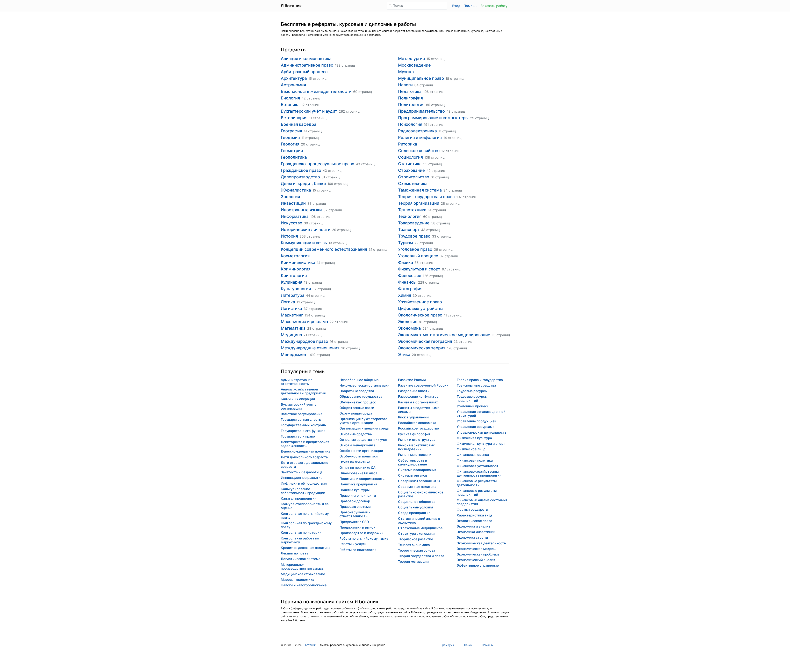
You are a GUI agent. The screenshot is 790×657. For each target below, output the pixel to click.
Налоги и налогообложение (303, 585)
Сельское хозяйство (419, 150)
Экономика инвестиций (476, 532)
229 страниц (428, 282)
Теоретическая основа (416, 550)
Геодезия (290, 137)
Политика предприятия (358, 484)
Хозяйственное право (420, 301)
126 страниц (433, 276)
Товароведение (414, 223)
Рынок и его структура (416, 440)
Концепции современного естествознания (324, 249)
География (291, 130)
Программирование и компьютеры (433, 117)
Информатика (295, 216)
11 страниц (317, 118)
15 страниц (317, 78)
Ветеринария (294, 117)
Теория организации (418, 203)
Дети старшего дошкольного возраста (304, 465)
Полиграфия (410, 98)
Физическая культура (474, 438)
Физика (405, 262)
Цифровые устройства (421, 308)
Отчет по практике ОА (357, 467)
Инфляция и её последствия (304, 483)
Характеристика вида (475, 515)
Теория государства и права (426, 196)
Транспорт (408, 229)
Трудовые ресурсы (472, 391)
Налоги (405, 84)
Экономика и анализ (473, 526)
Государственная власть (301, 419)
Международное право (304, 341)
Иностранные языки (301, 209)
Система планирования (417, 470)
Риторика (407, 144)
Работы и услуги (352, 544)
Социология (410, 157)
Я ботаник (309, 645)
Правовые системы (355, 507)
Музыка (406, 71)
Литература (292, 295)
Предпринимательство (421, 111)
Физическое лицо (471, 449)
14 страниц (326, 263)
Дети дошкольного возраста (304, 457)
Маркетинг (292, 315)
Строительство (413, 176)
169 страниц (338, 184)
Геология (290, 144)
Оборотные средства (356, 391)
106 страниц (320, 217)
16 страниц (339, 341)
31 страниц (331, 177)
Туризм (405, 242)
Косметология (295, 255)
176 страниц (457, 348)
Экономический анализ (476, 560)
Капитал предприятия (298, 498)
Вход (456, 6)
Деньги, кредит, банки (303, 183)
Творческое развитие (415, 539)
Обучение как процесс (357, 402)
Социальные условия (415, 507)
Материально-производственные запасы (302, 566)
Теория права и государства (480, 380)
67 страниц (451, 269)
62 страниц (332, 210)
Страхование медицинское (420, 528)
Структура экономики (416, 533)
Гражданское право (301, 170)
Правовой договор (354, 501)
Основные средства (355, 434)
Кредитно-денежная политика (305, 548)
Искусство (291, 223)
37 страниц (313, 309)
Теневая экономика (414, 545)
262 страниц (349, 111)
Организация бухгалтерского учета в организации (363, 421)
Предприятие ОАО (354, 522)
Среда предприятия (414, 513)
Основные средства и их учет (363, 440)
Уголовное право (415, 249)
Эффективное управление (478, 565)
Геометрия (292, 150)
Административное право (307, 65)
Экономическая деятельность (481, 543)
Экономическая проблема (478, 554)
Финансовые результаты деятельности (477, 483)
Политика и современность (362, 479)
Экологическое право (420, 315)
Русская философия (414, 434)
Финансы (407, 282)
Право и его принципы (357, 495)
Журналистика (296, 190)
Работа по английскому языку (363, 538)
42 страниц (311, 98)
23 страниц (463, 341)
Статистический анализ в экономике (419, 520)
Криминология (295, 269)
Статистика (410, 163)
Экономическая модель (476, 549)
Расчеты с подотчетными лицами (418, 410)
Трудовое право (414, 236)
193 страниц (345, 65)
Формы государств (472, 509)
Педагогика (410, 91)
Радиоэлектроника (417, 130)
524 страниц (432, 328)
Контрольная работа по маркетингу (300, 540)
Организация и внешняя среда (364, 428)
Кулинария (291, 282)
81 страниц (428, 322)
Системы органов (412, 475)
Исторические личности (305, 229)
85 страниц (435, 105)
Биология (290, 98)
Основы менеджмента (357, 445)
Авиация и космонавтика (306, 58)
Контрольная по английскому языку (305, 516)
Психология (410, 124)
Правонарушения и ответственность (355, 514)
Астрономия (293, 84)
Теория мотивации (413, 561)
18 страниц (455, 78)
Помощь (470, 6)
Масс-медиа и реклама (304, 321)
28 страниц (316, 328)
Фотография (410, 288)
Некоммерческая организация (364, 385)
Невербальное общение (359, 380)
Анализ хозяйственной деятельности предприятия (303, 391)
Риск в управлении (413, 417)
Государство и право (298, 436)
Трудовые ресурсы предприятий (472, 398)
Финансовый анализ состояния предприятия (482, 502)
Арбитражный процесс (304, 71)
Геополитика (294, 157)
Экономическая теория (421, 347)
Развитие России (412, 380)
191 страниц (433, 124)
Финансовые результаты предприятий (477, 492)
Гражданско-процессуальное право (317, 163)
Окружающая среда (355, 413)
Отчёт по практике (354, 462)
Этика (404, 354)
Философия (409, 275)
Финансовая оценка (473, 455)
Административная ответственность (296, 382)
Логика (288, 301)
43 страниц (365, 164)
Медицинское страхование (303, 574)
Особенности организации (361, 451)
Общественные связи (356, 408)
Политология (411, 104)
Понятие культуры (354, 490)
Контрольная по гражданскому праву (306, 525)
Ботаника (290, 104)
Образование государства (360, 396)
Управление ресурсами (476, 427)
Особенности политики (358, 456)
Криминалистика (298, 262)
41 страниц (313, 131)
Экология (407, 321)
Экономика (409, 328)
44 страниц (315, 295)
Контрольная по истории (301, 532)
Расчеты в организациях (418, 402)
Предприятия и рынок (357, 527)
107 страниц (466, 197)
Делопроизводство (300, 176)
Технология (410, 216)
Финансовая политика (475, 460)
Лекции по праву (294, 553)
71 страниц (313, 335)
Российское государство (418, 428)
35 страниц (424, 263)
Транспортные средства (476, 385)
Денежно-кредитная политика (305, 451)
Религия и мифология (420, 137)
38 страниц (316, 203)
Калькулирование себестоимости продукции (303, 491)
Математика (293, 328)
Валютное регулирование (301, 414)
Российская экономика (417, 423)
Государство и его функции (303, 431)
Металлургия (411, 58)
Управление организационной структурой (481, 414)
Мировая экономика (297, 579)
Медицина (291, 334)
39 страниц (313, 223)
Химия (404, 295)
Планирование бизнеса (358, 473)
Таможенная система (420, 190)
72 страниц (424, 243)
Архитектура (294, 78)
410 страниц (320, 355)
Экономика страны (472, 537)
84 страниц (423, 85)
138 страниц (434, 157)
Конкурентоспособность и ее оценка (305, 506)
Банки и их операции (298, 399)
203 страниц (310, 236)
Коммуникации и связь (304, 242)
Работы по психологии (357, 550)
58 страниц (440, 223)
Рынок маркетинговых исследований (416, 447)
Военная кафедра (298, 124)
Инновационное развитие (301, 478)
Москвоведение (414, 65)
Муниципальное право (421, 78)
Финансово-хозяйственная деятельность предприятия (479, 473)
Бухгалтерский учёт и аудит (309, 111)
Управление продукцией (476, 421)
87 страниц (322, 289)
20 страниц (310, 144)
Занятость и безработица (302, 472)
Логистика (291, 308)
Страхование (411, 170)
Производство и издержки (361, 533)
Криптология (294, 275)
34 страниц (452, 190)
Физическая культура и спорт (481, 443)
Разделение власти (414, 391)
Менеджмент (294, 354)
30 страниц (350, 348)
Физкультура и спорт (419, 269)
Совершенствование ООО (419, 481)
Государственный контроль (303, 425)
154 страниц (315, 315)
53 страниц (432, 164)
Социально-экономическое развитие (420, 494)
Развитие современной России (423, 385)
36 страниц (443, 249)
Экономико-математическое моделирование (444, 334)
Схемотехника (413, 183)
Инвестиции (293, 203)
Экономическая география (425, 341)
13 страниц (338, 243)
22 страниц (339, 322)
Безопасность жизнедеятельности (316, 91)
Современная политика (417, 487)
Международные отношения (310, 347)
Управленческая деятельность (482, 432)
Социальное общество (417, 502)
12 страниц (310, 105)
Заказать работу (494, 6)
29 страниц (479, 118)
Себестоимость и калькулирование (412, 462)
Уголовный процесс (418, 255)
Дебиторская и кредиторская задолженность (305, 444)
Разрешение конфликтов (418, 396)
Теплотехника (412, 209)
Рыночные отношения (415, 455)
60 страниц (362, 92)
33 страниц (441, 236)
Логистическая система (300, 559)
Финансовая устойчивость (478, 466)
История (289, 236)
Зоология (290, 196)
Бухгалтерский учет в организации (298, 406)
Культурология (296, 288)
